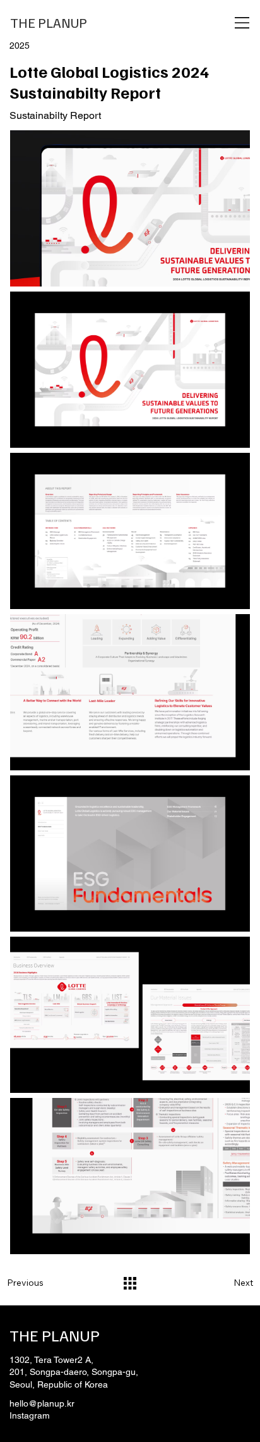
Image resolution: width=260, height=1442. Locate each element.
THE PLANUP (48, 22)
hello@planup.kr (41, 1403)
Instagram (29, 1415)
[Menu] (242, 22)
